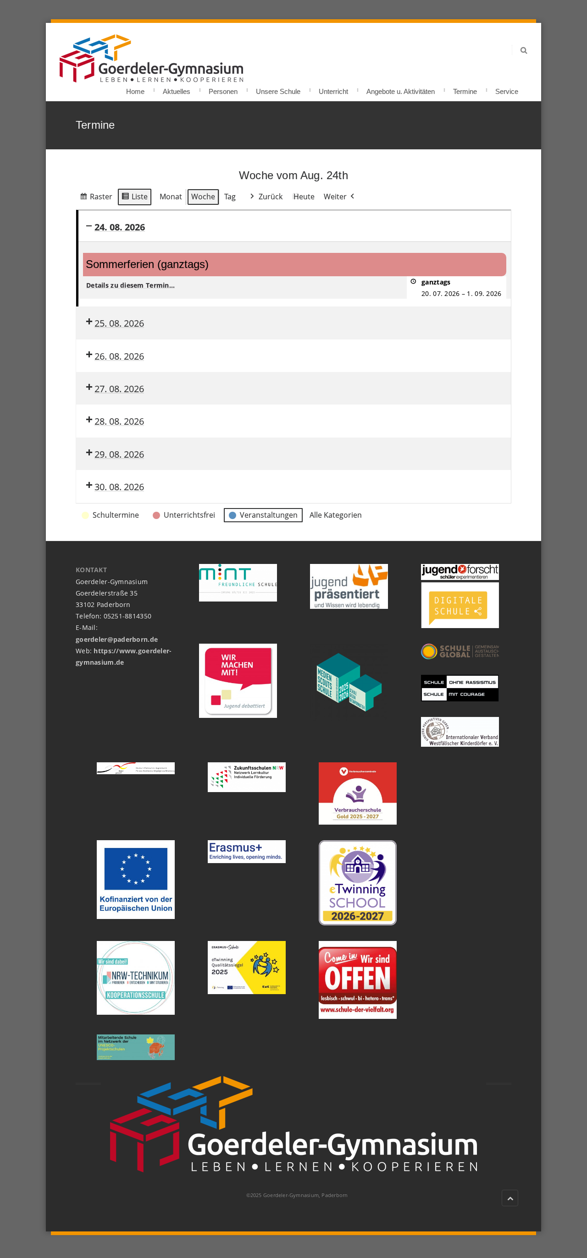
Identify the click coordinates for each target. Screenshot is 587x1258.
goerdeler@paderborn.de (117, 639)
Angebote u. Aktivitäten (400, 89)
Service (506, 89)
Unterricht (333, 89)
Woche (203, 196)
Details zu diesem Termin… (130, 285)
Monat (171, 196)
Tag (230, 196)
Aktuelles (176, 89)
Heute (304, 196)
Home (135, 89)
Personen (223, 89)
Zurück (270, 196)
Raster (95, 198)
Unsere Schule (278, 89)
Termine (465, 89)
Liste (134, 198)
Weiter (335, 196)
